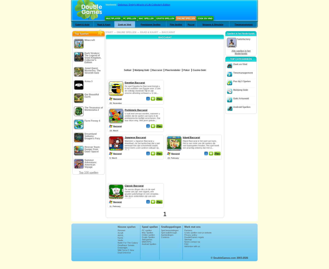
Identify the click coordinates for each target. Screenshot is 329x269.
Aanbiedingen (167, 235)
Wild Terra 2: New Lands (126, 251)
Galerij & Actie (82, 24)
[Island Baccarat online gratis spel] (174, 135)
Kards (120, 238)
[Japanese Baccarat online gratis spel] (116, 135)
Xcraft (120, 233)
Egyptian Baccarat (135, 82)
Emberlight (122, 248)
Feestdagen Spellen (151, 24)
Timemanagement (244, 24)
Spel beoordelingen (170, 230)
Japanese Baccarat (135, 137)
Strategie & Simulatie (212, 24)
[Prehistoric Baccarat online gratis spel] (116, 108)
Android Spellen (241, 107)
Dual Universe (124, 252)
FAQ (186, 244)
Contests (165, 237)
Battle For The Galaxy (128, 243)
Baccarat (117, 99)
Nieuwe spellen (127, 226)
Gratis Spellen (165, 18)
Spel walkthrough (169, 233)
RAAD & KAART (149, 32)
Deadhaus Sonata (126, 245)
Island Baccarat (191, 137)
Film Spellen (176, 24)
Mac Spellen (146, 18)
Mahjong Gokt (240, 90)
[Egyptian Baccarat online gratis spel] (116, 80)
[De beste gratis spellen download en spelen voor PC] (88, 10)
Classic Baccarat (134, 186)
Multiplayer (113, 18)
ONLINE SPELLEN (126, 32)
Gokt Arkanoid (241, 98)
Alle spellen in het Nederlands (241, 52)
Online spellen (186, 18)
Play (159, 98)
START (109, 32)
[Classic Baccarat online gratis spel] (116, 183)
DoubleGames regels (194, 237)
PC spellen (129, 18)
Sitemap (188, 239)
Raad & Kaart (103, 24)
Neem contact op (192, 242)
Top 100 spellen (88, 172)
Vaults (120, 240)
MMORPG (147, 242)
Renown (121, 230)
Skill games (147, 239)
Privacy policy (190, 235)
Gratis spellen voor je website (198, 233)
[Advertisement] (194, 104)
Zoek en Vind (205, 18)
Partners (188, 230)
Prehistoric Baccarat (136, 110)
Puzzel (191, 24)
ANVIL (121, 235)
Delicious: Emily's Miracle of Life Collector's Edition (144, 4)
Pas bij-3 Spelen (242, 81)
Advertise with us (192, 246)
